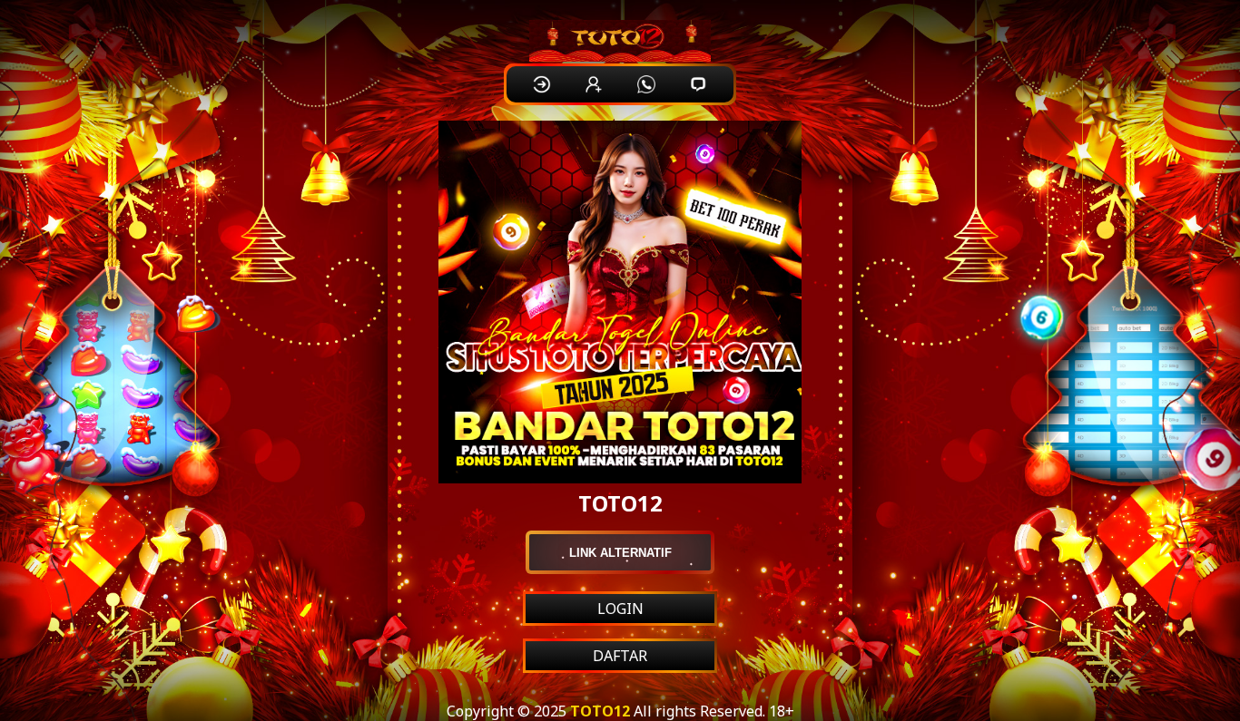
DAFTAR (620, 656)
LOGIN (620, 609)
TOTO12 (600, 711)
